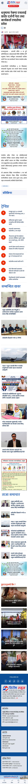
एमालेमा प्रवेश (5, 186)
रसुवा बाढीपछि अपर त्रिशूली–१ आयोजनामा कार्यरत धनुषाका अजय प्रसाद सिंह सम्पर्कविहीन (12, 312)
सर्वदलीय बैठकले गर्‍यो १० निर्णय (11, 338)
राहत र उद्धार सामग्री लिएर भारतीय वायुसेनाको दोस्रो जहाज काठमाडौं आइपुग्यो (12, 368)
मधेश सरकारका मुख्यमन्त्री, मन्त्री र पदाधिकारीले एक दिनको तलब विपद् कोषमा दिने (12, 424)
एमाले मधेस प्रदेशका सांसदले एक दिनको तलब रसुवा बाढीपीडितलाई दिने (13, 450)
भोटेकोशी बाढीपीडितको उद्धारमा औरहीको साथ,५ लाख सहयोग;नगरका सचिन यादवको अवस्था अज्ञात (13, 396)
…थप (16, 698)
